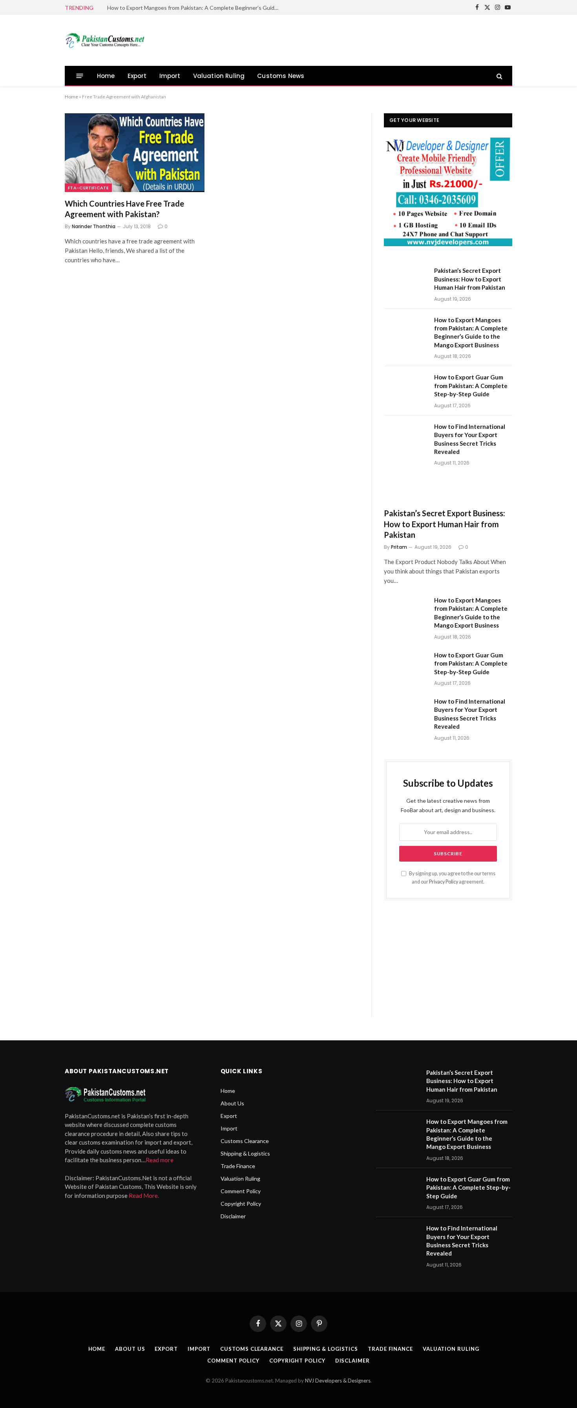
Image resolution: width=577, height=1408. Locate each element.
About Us (232, 1103)
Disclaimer (233, 1216)
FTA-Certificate (88, 188)
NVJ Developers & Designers (338, 1380)
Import (170, 76)
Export (137, 76)
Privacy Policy (443, 882)
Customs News (280, 76)
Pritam (399, 547)
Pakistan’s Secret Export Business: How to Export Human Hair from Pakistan (469, 279)
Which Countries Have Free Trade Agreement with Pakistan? (124, 209)
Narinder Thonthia (93, 226)
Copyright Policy (241, 1203)
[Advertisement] (369, 39)
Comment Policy (241, 1191)
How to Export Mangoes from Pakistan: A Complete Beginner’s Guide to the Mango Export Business (195, 7)
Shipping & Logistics (245, 1153)
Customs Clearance (245, 1141)
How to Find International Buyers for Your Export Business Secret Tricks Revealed (469, 439)
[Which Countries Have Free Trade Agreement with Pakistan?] (135, 152)
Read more (159, 1159)
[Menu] (80, 76)
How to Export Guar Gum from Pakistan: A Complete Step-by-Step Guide (471, 385)
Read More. (144, 1195)
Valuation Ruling (219, 76)
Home (106, 76)
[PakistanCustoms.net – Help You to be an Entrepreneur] (104, 40)
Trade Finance (238, 1166)
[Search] (498, 76)
